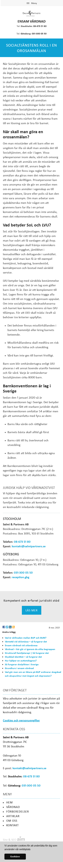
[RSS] (13, 627)
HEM (9, 802)
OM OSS (11, 820)
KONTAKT (12, 825)
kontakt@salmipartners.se (29, 546)
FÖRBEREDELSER (17, 811)
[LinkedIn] (10, 627)
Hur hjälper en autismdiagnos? (21, 660)
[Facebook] (4, 627)
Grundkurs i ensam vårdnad (19, 668)
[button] (31, 849)
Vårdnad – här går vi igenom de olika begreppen (30, 649)
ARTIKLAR (13, 816)
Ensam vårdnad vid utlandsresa (21, 645)
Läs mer (32, 610)
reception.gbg (20, 577)
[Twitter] (7, 627)
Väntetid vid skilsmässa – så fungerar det (26, 641)
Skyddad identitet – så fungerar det (23, 656)
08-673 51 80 (39, 26)
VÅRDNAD (13, 807)
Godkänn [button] (15, 856)
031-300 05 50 (39, 33)
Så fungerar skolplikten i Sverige (22, 664)
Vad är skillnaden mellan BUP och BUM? (25, 637)
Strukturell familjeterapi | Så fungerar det (27, 653)
